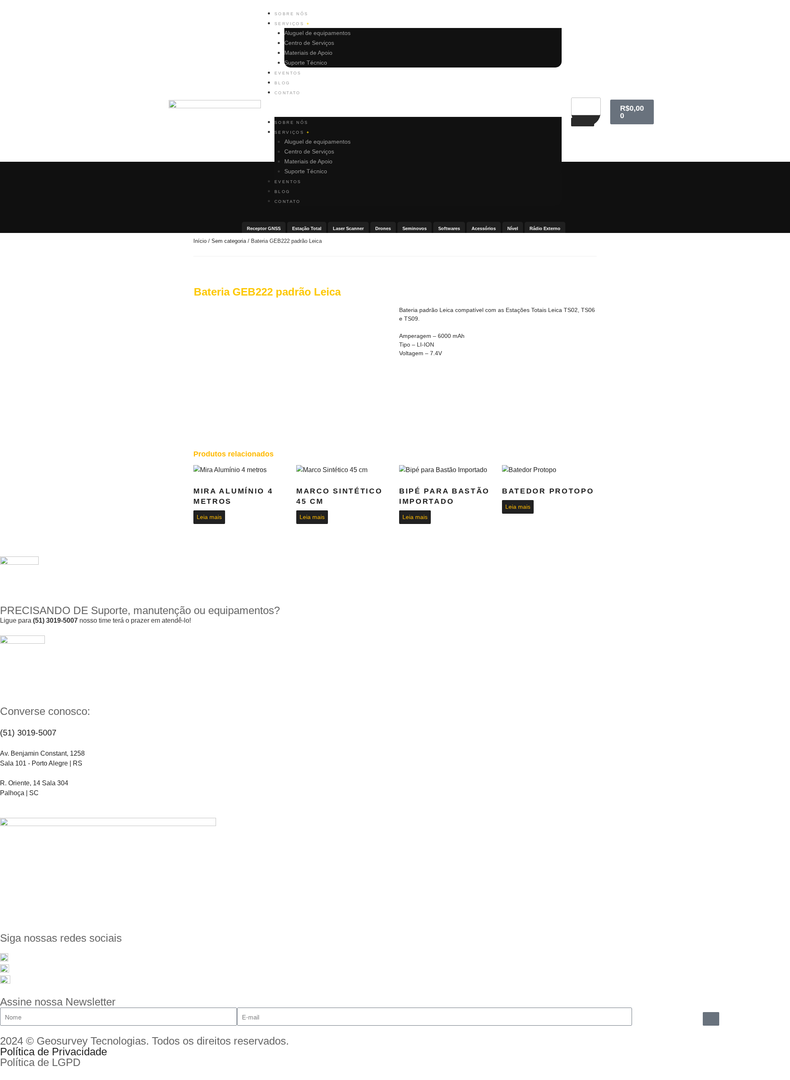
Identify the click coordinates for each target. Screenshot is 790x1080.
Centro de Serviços (309, 43)
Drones (383, 228)
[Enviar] (711, 1019)
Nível (512, 228)
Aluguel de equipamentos (317, 33)
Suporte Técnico (305, 62)
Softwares (449, 228)
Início (200, 241)
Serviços (290, 23)
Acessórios (484, 228)
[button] (418, 112)
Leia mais (209, 517)
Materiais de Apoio (308, 52)
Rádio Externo (545, 228)
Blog (282, 83)
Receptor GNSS (264, 228)
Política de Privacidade (53, 1051)
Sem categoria (228, 241)
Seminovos (414, 228)
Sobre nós (291, 14)
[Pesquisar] (582, 122)
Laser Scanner (348, 228)
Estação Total (306, 228)
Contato (287, 93)
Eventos (288, 73)
